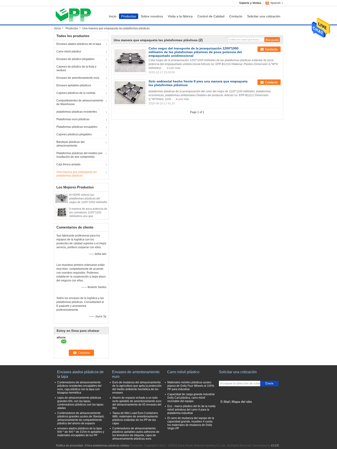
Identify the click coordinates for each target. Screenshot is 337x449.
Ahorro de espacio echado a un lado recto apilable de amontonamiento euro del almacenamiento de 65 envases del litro (136, 403)
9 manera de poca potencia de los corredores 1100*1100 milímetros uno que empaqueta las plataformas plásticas (88, 216)
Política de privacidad (69, 445)
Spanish (275, 3)
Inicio (112, 16)
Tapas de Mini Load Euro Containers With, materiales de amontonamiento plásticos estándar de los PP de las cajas (135, 418)
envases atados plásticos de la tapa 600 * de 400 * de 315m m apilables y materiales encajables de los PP (80, 432)
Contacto (235, 16)
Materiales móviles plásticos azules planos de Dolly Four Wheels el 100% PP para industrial (190, 386)
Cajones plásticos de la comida (75, 93)
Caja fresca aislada (68, 164)
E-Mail (225, 401)
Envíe (269, 383)
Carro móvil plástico (68, 51)
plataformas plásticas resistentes (76, 111)
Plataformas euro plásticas (72, 119)
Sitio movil (228, 407)
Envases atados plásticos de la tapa (78, 44)
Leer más (174, 68)
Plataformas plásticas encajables (76, 126)
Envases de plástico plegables (75, 59)
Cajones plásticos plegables (74, 134)
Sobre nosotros (152, 16)
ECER (275, 445)
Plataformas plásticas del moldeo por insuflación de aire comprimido (79, 155)
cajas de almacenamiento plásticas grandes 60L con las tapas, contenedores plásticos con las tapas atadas (80, 403)
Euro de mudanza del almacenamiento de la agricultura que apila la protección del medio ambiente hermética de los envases (137, 387)
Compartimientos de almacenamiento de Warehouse (79, 102)
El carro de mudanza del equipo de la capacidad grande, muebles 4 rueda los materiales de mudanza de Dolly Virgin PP (190, 423)
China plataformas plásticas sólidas (107, 445)
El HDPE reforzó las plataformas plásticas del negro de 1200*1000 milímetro (88, 198)
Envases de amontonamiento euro (77, 77)
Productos (128, 16)
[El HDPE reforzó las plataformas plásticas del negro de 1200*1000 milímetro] (61, 198)
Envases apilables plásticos (73, 85)
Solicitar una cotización (263, 16)
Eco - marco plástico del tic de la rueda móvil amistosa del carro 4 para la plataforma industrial (191, 410)
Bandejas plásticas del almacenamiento (70, 143)
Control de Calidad (210, 16)
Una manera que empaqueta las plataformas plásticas (76, 173)
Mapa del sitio (242, 401)
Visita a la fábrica (180, 16)
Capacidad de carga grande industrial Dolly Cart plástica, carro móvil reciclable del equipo (191, 398)
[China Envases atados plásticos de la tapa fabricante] (74, 15)
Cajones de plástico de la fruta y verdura (76, 68)
